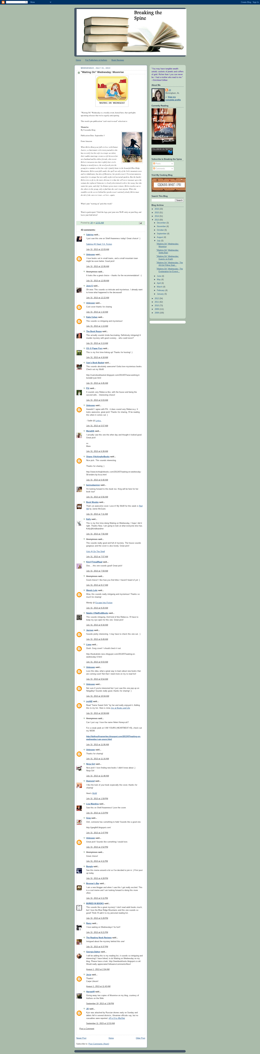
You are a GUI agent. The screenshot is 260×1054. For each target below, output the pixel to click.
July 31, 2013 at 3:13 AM (97, 343)
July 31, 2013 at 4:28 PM (97, 878)
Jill (170, 90)
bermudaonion (93, 485)
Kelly (88, 519)
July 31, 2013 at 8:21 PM (97, 932)
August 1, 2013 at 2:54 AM (98, 969)
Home (78, 60)
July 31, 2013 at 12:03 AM (97, 249)
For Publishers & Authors (96, 60)
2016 (157, 209)
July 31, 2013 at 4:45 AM (97, 383)
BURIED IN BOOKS (95, 903)
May (159, 280)
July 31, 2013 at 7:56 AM (97, 534)
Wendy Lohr (92, 590)
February (161, 290)
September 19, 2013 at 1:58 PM (100, 1004)
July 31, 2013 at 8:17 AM (97, 585)
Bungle (89, 866)
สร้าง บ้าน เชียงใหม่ (117, 1018)
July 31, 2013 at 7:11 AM (97, 514)
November (161, 226)
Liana (88, 645)
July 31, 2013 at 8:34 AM (97, 625)
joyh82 (89, 701)
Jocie (88, 975)
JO (87, 1009)
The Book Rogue (94, 331)
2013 (157, 220)
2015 (157, 213)
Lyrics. (98, 421)
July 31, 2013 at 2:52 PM (97, 847)
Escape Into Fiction (103, 603)
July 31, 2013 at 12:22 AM (97, 298)
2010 (157, 306)
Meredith (90, 431)
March (160, 287)
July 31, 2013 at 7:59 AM (97, 571)
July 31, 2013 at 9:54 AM (97, 679)
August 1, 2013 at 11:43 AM (98, 986)
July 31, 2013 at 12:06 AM (97, 266)
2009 (157, 309)
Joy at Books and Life (120, 708)
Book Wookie (92, 502)
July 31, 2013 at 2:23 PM (97, 813)
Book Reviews (117, 60)
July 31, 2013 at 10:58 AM (97, 713)
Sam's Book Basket (95, 363)
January (160, 294)
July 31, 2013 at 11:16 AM (97, 759)
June (159, 276)
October (160, 230)
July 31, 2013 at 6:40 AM (97, 480)
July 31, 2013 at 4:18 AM (97, 357)
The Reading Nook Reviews (99, 938)
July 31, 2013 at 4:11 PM (97, 861)
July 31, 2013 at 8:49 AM (97, 639)
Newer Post (81, 1038)
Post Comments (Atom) (98, 1044)
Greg (88, 818)
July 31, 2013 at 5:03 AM (97, 400)
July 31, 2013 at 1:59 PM (97, 799)
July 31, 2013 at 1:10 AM (97, 312)
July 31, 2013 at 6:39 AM (97, 451)
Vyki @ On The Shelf (95, 552)
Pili (87, 388)
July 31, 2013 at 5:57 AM (97, 426)
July (159, 241)
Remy (88, 923)
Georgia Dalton (93, 952)
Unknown (90, 255)
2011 (157, 302)
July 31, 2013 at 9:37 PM (97, 947)
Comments (160, 169)
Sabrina (89, 235)
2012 (157, 298)
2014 (157, 216)
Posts (158, 164)
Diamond (90, 781)
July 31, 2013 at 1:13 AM (97, 326)
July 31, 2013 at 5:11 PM (97, 898)
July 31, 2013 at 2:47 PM (97, 833)
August (160, 237)
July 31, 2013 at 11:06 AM (97, 745)
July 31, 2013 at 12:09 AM (97, 281)
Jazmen (89, 630)
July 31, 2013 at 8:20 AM (97, 608)
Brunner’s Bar (92, 883)
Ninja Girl (90, 764)
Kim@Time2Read (94, 562)
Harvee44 (90, 992)
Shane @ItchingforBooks (98, 457)
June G (89, 286)
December (161, 223)
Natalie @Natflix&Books (97, 613)
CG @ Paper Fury (94, 348)
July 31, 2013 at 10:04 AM (97, 696)
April (159, 283)
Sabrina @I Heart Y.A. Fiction (99, 244)
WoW (94, 793)
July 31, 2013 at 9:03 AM (97, 662)
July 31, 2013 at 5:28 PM (97, 918)
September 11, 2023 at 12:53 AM (100, 1023)
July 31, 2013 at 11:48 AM (97, 776)
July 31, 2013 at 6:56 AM (97, 497)
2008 (157, 313)
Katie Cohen (92, 317)
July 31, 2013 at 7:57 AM (97, 557)
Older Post (140, 1038)
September (162, 234)
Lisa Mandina (92, 804)
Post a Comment (86, 1029)
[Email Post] (140, 223)
